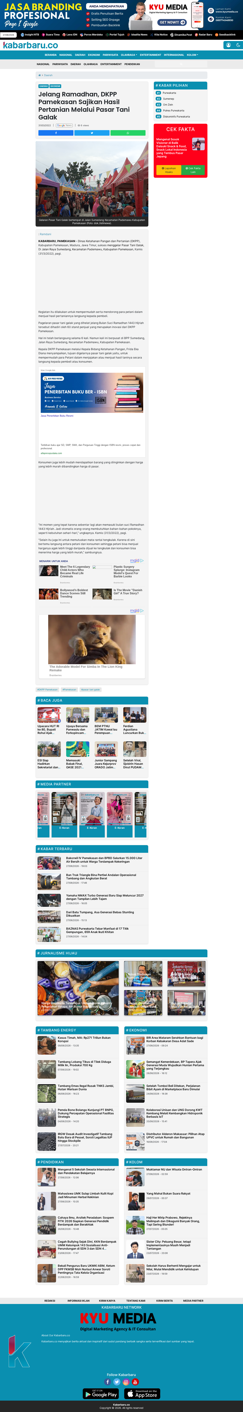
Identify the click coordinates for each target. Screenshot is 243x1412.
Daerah (43, 86)
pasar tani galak (91, 689)
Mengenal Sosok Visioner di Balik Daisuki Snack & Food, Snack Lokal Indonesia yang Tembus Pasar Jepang (171, 147)
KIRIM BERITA (164, 1300)
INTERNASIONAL (174, 54)
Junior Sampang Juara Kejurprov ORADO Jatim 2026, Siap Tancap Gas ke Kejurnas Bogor (106, 768)
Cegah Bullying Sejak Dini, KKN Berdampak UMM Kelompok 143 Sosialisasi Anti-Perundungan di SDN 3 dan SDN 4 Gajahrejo (87, 1247)
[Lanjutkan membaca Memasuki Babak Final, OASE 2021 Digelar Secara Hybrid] (77, 748)
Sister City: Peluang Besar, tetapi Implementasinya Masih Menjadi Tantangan (168, 1245)
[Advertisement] (92, 283)
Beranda (51, 54)
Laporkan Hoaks (170, 170)
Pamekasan (70, 689)
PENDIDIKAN (132, 64)
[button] (238, 45)
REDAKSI (49, 1300)
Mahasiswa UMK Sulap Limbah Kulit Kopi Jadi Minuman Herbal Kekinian (85, 1195)
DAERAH (80, 54)
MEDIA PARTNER (193, 1300)
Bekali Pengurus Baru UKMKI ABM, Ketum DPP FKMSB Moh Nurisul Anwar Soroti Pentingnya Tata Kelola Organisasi (86, 1269)
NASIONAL (65, 54)
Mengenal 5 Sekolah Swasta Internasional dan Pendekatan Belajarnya (86, 1171)
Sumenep (168, 98)
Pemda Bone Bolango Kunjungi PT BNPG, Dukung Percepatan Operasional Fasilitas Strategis (86, 1113)
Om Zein (168, 104)
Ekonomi (55, 86)
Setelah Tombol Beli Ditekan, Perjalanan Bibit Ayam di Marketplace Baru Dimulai (173, 1087)
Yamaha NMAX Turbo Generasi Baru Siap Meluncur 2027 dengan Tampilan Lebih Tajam (105, 897)
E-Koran (64, 827)
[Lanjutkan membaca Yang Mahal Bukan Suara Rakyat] (135, 1201)
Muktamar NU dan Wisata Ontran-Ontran (174, 1169)
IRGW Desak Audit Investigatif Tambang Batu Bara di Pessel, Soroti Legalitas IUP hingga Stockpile (85, 1137)
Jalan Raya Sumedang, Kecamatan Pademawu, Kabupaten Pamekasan (87, 249)
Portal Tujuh (117, 34)
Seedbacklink (227, 34)
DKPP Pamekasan (48, 689)
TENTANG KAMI (135, 1300)
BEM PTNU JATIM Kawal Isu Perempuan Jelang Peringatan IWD (106, 733)
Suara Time (53, 34)
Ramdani (45, 234)
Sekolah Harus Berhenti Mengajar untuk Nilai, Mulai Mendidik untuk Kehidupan (173, 1267)
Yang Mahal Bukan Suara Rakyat (168, 1193)
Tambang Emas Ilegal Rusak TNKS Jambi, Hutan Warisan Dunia (86, 1087)
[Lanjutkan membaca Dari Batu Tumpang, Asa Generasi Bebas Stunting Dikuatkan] (49, 917)
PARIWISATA (110, 54)
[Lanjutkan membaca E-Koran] (64, 808)
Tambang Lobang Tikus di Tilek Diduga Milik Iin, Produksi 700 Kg (84, 1063)
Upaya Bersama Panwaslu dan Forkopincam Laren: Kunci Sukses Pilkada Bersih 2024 (77, 734)
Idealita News (139, 34)
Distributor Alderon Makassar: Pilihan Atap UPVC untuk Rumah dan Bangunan (175, 1135)
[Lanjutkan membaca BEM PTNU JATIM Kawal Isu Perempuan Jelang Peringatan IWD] (106, 714)
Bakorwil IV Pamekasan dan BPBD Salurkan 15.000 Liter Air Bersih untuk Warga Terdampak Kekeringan (104, 859)
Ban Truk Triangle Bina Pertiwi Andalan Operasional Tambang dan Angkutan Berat (101, 876)
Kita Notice (161, 34)
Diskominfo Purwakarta (176, 116)
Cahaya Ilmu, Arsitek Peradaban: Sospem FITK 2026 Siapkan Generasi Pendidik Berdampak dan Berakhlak (86, 1221)
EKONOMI (94, 54)
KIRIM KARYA (107, 1300)
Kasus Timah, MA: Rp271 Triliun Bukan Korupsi (84, 1039)
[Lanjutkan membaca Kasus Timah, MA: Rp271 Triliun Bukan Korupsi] (47, 1045)
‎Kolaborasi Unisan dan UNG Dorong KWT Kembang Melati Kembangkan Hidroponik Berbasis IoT (174, 1113)
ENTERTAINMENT (150, 54)
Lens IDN (72, 34)
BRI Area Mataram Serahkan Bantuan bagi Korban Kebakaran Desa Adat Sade (174, 1039)
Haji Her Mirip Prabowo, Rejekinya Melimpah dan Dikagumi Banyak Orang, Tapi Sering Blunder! (173, 1221)
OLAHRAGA (128, 54)
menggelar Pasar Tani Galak (125, 245)
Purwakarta (169, 92)
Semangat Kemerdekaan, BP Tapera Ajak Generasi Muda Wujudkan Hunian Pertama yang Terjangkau (175, 1065)
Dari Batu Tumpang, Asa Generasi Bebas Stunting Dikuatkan (100, 913)
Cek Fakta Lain (194, 170)
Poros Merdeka (93, 34)
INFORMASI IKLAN (78, 1300)
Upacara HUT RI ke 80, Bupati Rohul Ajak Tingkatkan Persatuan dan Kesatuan (48, 734)
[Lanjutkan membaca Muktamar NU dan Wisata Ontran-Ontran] (135, 1177)
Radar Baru (205, 34)
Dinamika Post (183, 34)
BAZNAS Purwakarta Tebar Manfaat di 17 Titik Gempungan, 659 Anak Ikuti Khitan (97, 930)
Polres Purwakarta (173, 110)
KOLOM (191, 54)
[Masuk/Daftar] (228, 45)
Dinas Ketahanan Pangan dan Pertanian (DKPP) (109, 241)
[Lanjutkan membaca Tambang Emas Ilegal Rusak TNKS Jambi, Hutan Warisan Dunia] (47, 1093)
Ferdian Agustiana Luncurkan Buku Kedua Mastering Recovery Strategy (134, 734)
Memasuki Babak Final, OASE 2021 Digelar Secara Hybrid (76, 767)
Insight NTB (32, 34)
